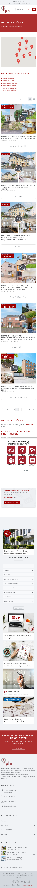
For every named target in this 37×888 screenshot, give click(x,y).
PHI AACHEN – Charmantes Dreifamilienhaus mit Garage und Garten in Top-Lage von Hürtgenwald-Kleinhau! (18, 338)
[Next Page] (29, 409)
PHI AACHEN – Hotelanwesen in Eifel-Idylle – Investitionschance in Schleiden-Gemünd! (18, 187)
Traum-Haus (29, 425)
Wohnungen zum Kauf (10, 85)
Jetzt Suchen (18, 608)
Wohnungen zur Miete (10, 83)
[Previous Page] (7, 409)
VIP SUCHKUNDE (6, 830)
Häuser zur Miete (8, 79)
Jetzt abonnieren (18, 748)
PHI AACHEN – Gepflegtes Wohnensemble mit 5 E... (15, 859)
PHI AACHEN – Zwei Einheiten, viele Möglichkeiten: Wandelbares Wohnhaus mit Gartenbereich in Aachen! (17, 287)
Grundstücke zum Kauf (10, 88)
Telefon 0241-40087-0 (18, 1)
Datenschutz (16, 885)
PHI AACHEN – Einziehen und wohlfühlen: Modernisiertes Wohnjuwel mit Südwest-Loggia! (18, 388)
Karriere (4, 834)
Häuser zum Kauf (8, 80)
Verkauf (3, 821)
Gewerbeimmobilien (9, 90)
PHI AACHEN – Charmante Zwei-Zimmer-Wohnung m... (17, 848)
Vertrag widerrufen (28, 885)
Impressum (6, 885)
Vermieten (4, 825)
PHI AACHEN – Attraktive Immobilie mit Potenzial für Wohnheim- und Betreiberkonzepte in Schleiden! (16, 237)
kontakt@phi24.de (10, 806)
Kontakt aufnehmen (13, 502)
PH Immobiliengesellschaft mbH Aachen (19, 3)
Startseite (4, 26)
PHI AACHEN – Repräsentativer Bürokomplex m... (17, 853)
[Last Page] (33, 409)
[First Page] (3, 409)
